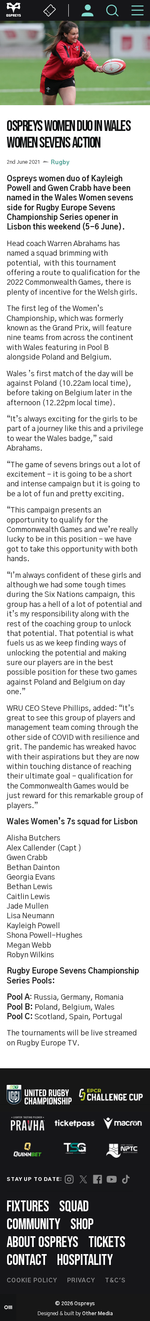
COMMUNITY (33, 1225)
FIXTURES (28, 1207)
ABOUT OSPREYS (42, 1243)
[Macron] (122, 1123)
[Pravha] (27, 1123)
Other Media (97, 1313)
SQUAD (74, 1207)
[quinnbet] (27, 1149)
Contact (27, 1260)
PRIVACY (81, 1281)
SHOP (82, 1225)
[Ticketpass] (75, 1123)
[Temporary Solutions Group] (75, 1150)
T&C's (115, 1281)
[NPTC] (122, 1149)
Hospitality (85, 1260)
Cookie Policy (32, 1281)
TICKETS (106, 1243)
